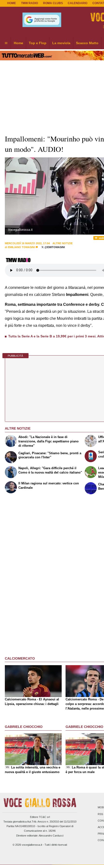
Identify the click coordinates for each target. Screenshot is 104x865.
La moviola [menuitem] (61, 43)
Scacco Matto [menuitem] (87, 43)
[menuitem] (6, 43)
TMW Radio (29, 3)
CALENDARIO (77, 3)
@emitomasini (54, 247)
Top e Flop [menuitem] (37, 43)
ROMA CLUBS (53, 3)
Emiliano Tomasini (21, 247)
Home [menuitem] (18, 43)
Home (11, 3)
